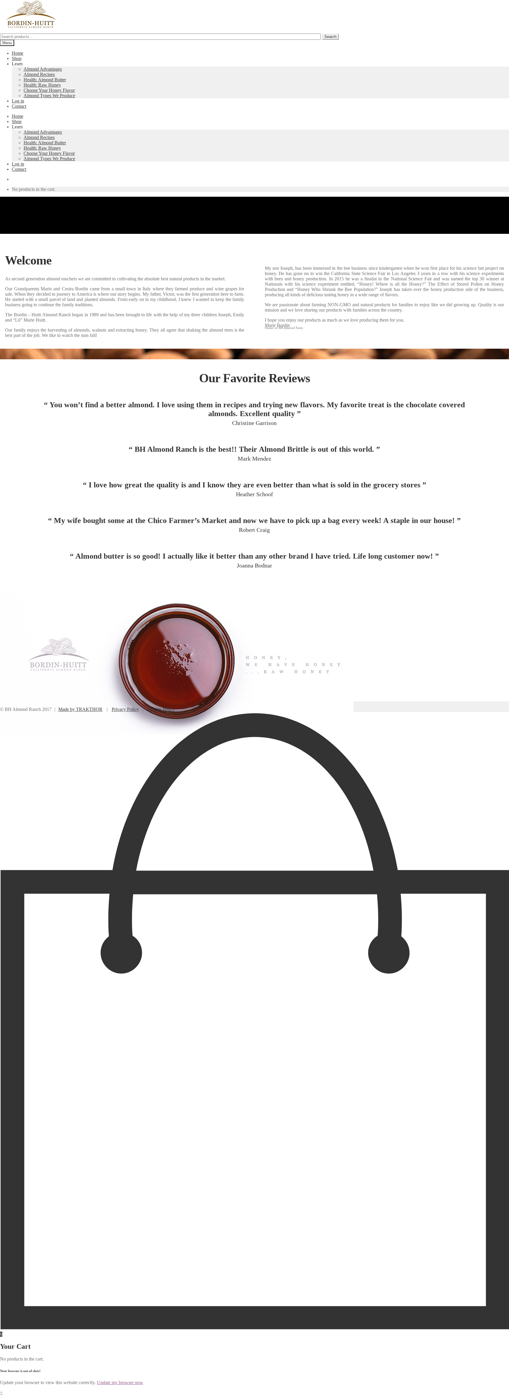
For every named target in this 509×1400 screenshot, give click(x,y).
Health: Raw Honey (42, 84)
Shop (17, 58)
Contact (19, 106)
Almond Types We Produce (49, 95)
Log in (18, 100)
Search (330, 36)
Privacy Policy (125, 709)
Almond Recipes (39, 74)
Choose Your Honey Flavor (49, 90)
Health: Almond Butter (45, 79)
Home (17, 53)
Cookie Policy (161, 709)
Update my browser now (120, 1382)
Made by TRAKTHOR (80, 709)
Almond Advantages (43, 69)
